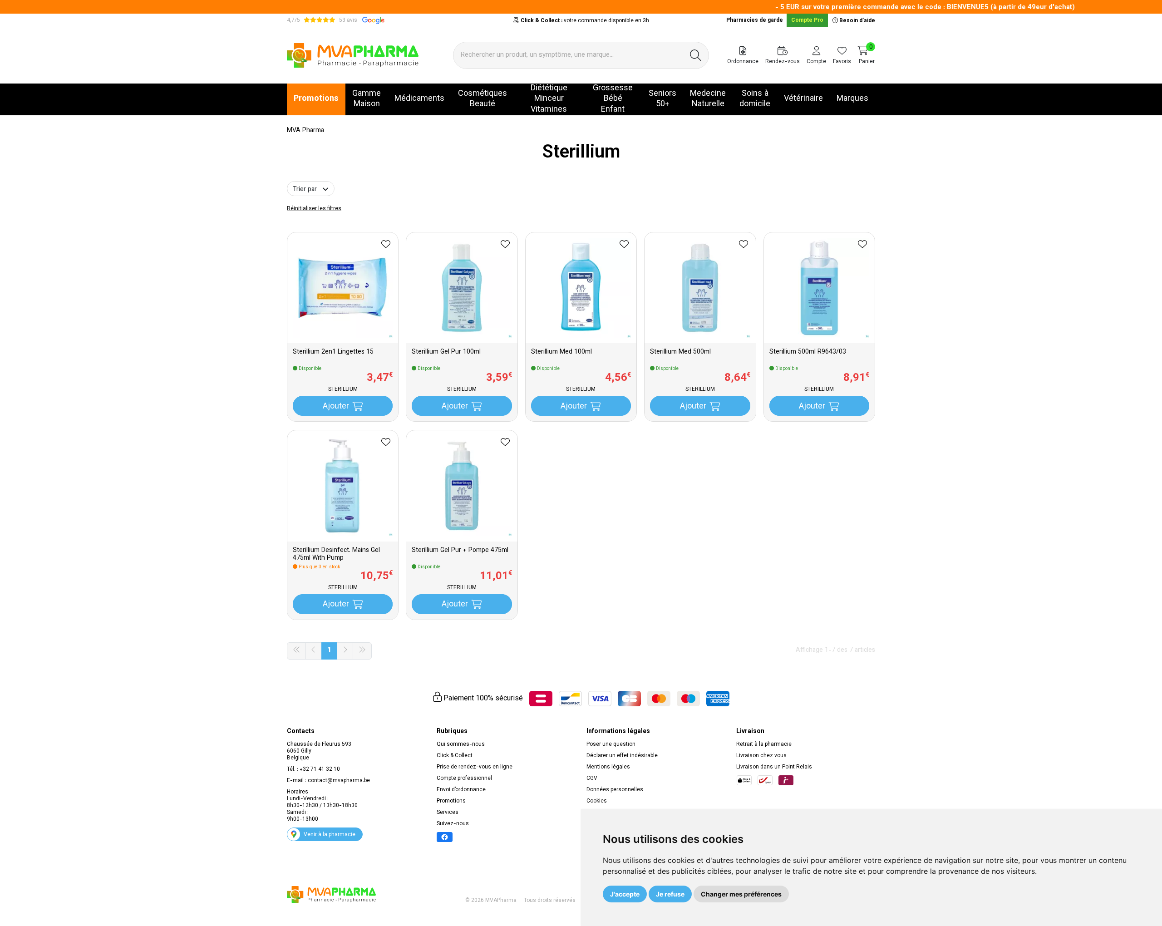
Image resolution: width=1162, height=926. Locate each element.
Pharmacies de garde (754, 20)
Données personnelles (614, 790)
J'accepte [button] (625, 894)
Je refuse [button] (670, 894)
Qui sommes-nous (461, 744)
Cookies (596, 801)
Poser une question (610, 744)
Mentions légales (608, 767)
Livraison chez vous (761, 756)
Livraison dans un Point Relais (774, 767)
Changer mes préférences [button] (741, 894)
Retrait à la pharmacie (764, 744)
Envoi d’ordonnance (461, 790)
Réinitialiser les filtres (314, 209)
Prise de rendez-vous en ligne (474, 767)
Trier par (306, 190)
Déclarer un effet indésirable (622, 756)
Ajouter (336, 406)
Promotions (451, 801)
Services (447, 812)
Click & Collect (455, 756)
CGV (591, 778)
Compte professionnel (464, 778)
